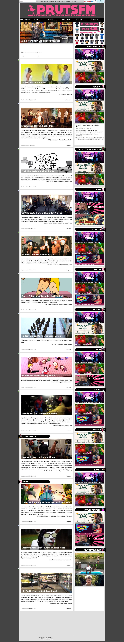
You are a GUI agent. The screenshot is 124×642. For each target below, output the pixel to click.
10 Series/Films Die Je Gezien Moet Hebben (93, 137)
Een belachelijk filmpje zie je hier (62, 425)
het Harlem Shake (67, 340)
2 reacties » (68, 99)
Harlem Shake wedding (65, 94)
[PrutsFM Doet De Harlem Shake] (46, 256)
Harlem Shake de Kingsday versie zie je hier (59, 264)
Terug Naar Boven (23, 638)
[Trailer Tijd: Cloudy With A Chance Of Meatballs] (46, 503)
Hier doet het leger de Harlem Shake (61, 344)
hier (29, 219)
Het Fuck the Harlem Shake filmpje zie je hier (59, 181)
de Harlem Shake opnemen (36, 261)
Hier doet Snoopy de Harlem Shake (62, 382)
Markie (30, 99)
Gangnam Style (27, 461)
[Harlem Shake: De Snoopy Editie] (46, 377)
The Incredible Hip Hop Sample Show (39, 41)
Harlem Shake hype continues (35, 418)
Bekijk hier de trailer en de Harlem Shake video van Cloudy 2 (54, 516)
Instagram (57, 1)
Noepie (30, 521)
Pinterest (68, 1)
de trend (62, 88)
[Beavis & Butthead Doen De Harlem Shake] (46, 297)
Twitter (63, 1)
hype (58, 300)
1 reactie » (69, 608)
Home (41, 1)
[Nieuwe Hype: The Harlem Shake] (46, 458)
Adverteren (41, 637)
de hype (34, 175)
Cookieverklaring (48, 638)
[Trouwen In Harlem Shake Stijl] (46, 127)
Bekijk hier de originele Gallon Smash (61, 603)
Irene (30, 145)
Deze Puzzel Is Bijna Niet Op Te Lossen (89, 134)
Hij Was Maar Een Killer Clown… (90, 130)
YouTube (74, 1)
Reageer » (69, 145)
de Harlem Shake (30, 552)
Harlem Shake (54, 130)
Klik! (22, 88)
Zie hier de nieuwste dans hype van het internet (58, 471)
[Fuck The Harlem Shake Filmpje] (46, 172)
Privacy (46, 1)
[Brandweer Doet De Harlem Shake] (46, 414)
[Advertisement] (89, 599)
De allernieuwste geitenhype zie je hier (61, 559)
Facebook (51, 1)
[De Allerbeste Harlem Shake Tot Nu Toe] (46, 214)
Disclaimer (43, 638)
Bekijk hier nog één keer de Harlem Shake (60, 139)
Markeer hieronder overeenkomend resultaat (32, 52)
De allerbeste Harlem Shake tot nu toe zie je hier (58, 223)
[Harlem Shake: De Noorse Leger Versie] (46, 337)
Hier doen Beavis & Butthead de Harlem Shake (58, 304)
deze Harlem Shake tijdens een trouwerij (57, 90)
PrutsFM (35, 638)
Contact (45, 637)
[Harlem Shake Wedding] (46, 83)
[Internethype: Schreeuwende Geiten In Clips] (46, 549)
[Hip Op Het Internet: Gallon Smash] (46, 592)
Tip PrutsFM (50, 637)
